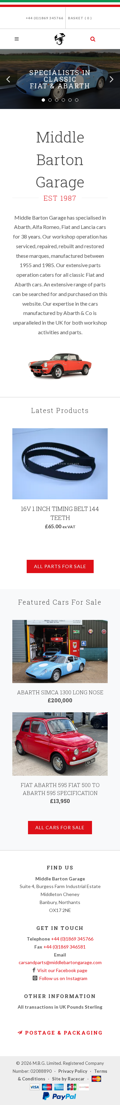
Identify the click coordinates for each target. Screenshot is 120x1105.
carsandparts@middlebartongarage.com (60, 962)
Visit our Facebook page (61, 970)
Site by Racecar (68, 1078)
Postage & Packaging (63, 1032)
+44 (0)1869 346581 (64, 947)
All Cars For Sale (60, 827)
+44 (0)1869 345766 (44, 18)
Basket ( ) (80, 18)
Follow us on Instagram (62, 978)
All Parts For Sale (60, 566)
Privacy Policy (72, 1071)
